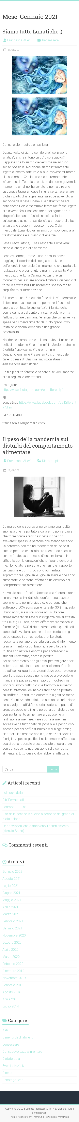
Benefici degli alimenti (17, 1037)
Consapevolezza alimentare (22, 1051)
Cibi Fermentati (13, 800)
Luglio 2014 (10, 1006)
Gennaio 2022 (12, 871)
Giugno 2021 (11, 893)
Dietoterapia (51, 461)
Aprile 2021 (10, 907)
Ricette (7, 1073)
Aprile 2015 (10, 999)
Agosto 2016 (11, 992)
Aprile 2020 (10, 950)
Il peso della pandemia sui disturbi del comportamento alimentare (37, 445)
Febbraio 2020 (12, 964)
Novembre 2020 (14, 935)
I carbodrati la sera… (16, 807)
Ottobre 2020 (11, 942)
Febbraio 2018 (12, 985)
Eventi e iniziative (14, 1066)
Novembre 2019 (14, 978)
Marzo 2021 (11, 914)
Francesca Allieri (19, 40)
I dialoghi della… (13, 793)
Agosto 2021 (11, 879)
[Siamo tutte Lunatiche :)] (39, 58)
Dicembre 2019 (13, 971)
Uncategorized (12, 1080)
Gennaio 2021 (12, 928)
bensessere (50, 40)
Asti (5, 1030)
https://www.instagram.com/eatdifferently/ (32, 390)
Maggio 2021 (11, 900)
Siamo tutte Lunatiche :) (32, 31)
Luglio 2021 (10, 886)
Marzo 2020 (11, 957)
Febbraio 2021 (12, 921)
